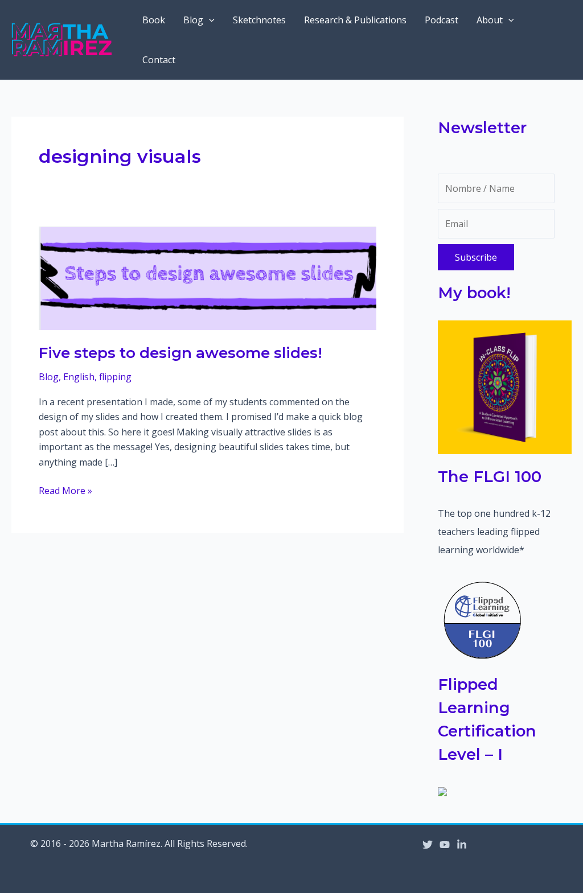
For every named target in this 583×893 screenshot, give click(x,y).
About (490, 20)
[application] (209, 20)
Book (153, 20)
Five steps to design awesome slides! (180, 353)
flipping (115, 377)
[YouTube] (445, 844)
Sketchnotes (259, 20)
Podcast (441, 20)
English (79, 377)
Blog (193, 20)
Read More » (65, 491)
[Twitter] (427, 844)
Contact (158, 60)
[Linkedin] (462, 844)
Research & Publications (355, 20)
